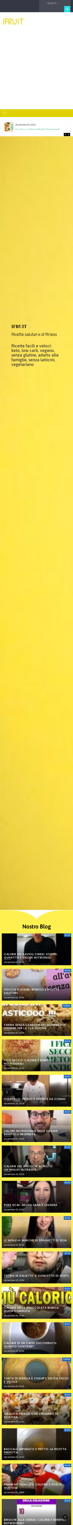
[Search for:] (58, 3)
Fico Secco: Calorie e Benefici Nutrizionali (37, 129)
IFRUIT (13, 21)
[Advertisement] (36, 71)
